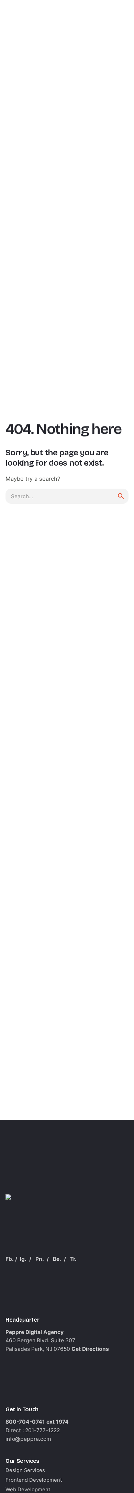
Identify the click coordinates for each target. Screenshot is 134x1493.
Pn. (39, 1259)
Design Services (25, 1470)
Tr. (73, 1259)
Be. (57, 1259)
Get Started (105, 89)
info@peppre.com (28, 1439)
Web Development (27, 1489)
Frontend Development (33, 1480)
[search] (121, 496)
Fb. (9, 1259)
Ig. (23, 1259)
